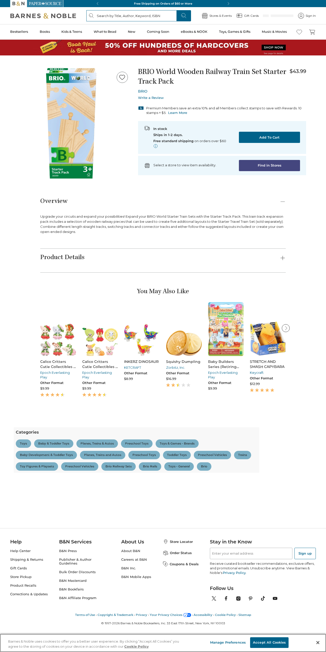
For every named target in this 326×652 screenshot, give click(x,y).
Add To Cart (269, 137)
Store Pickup (21, 619)
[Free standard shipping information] (156, 146)
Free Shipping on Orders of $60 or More (163, 3)
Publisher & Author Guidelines (75, 604)
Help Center (20, 593)
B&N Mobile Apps (136, 619)
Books (45, 32)
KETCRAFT (132, 367)
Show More (160, 555)
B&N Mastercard (73, 623)
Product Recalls (23, 628)
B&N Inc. (128, 611)
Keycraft (257, 373)
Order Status (181, 595)
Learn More (177, 113)
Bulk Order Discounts (77, 614)
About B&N (130, 593)
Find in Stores (269, 165)
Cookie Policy (136, 646)
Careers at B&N (134, 602)
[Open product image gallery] (71, 123)
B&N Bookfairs (71, 632)
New (131, 32)
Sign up (305, 596)
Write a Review (151, 98)
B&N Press (68, 593)
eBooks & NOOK (194, 32)
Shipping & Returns (26, 602)
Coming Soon (158, 32)
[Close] (317, 642)
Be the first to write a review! (163, 493)
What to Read (105, 32)
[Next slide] (286, 328)
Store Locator (181, 584)
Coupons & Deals (184, 606)
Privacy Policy (234, 615)
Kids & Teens (71, 32)
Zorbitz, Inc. (175, 367)
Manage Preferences (228, 642)
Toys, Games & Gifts (234, 32)
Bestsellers (19, 32)
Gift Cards (18, 611)
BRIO (142, 91)
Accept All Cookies (269, 642)
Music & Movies (274, 32)
